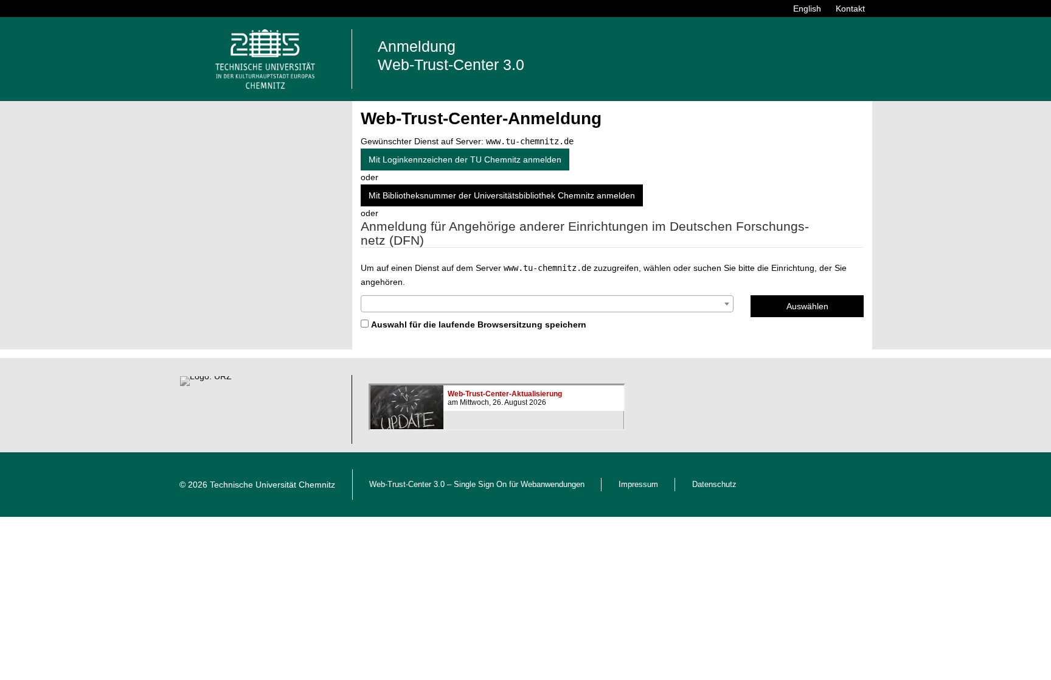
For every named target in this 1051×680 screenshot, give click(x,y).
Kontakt (850, 8)
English (807, 8)
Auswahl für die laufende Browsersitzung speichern (478, 324)
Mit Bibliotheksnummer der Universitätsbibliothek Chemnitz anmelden (502, 195)
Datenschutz (714, 484)
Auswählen (807, 306)
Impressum (638, 484)
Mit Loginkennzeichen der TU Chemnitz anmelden (465, 159)
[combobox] (547, 303)
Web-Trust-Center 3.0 (407, 484)
